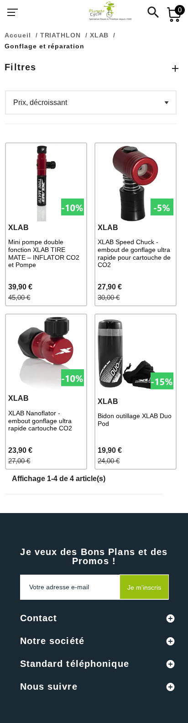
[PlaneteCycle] (101, 12)
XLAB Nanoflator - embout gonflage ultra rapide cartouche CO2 (40, 420)
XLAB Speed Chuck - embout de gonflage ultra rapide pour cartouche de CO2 (134, 253)
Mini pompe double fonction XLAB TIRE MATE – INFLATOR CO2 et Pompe (43, 253)
